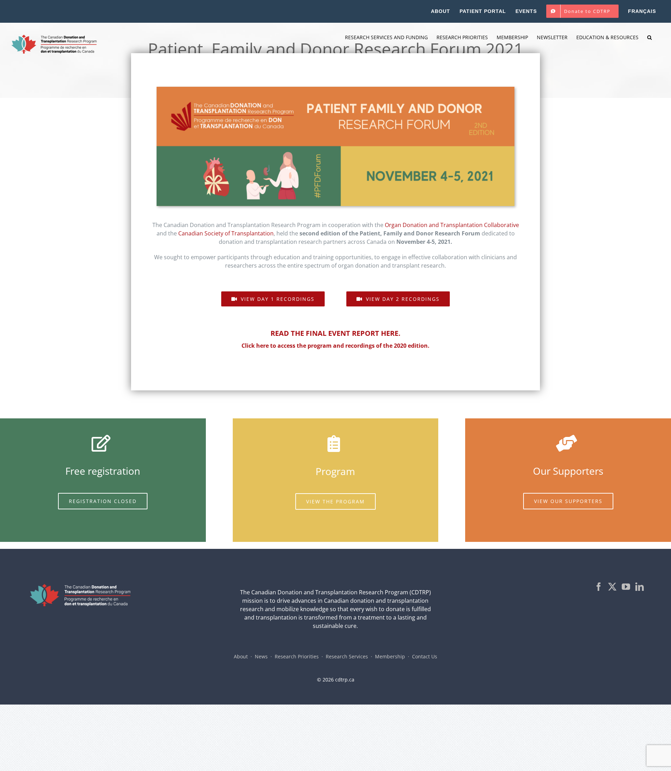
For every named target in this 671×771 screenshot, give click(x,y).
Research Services (347, 656)
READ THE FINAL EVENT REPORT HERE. (335, 333)
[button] (649, 37)
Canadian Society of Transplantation (226, 233)
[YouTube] (626, 586)
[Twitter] (612, 586)
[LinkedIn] (639, 586)
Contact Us (424, 656)
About (241, 656)
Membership (390, 656)
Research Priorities (297, 656)
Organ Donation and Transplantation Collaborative (452, 225)
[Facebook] (598, 586)
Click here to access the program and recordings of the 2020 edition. (335, 345)
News (261, 656)
